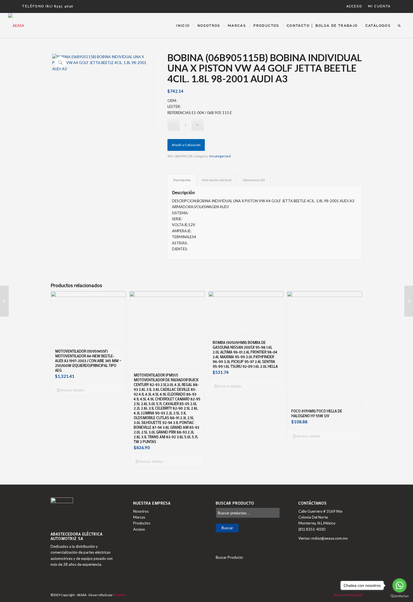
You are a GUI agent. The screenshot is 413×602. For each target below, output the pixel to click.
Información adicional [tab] (217, 180)
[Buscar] (399, 25)
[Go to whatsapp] (399, 585)
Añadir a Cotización (186, 145)
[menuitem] (354, 6)
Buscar (227, 528)
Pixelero (120, 595)
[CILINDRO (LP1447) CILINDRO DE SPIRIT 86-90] (408, 301)
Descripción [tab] (182, 180)
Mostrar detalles (72, 390)
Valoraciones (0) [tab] (254, 180)
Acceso (354, 6)
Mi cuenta (379, 6)
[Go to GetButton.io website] (400, 596)
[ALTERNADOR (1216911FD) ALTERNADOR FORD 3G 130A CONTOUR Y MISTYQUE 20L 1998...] (4, 301)
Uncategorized (220, 156)
